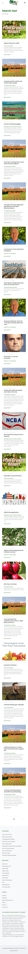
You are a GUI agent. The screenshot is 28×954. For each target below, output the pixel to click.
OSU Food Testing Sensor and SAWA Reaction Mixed (14, 163)
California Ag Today (7, 837)
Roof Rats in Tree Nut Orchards (11, 357)
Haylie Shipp (5, 868)
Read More (7, 54)
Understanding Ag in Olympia (14, 705)
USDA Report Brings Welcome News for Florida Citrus (14, 283)
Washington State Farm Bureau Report (11, 846)
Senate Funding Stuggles (12, 124)
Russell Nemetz (6, 884)
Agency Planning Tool (7, 900)
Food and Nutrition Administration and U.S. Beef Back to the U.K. (13, 620)
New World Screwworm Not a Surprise (13, 435)
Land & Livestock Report (8, 848)
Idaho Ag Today (6, 853)
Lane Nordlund (5, 873)
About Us (4, 905)
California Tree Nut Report (8, 841)
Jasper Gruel (5, 871)
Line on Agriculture (6, 844)
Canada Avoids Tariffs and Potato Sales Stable (13, 82)
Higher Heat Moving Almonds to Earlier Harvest (13, 551)
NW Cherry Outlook (10, 584)
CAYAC (4, 902)
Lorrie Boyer (5, 877)
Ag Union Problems (10, 665)
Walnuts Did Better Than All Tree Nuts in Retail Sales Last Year (13, 322)
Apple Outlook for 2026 (11, 43)
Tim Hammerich (6, 887)
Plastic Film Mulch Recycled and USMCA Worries (13, 391)
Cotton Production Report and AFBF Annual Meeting (12, 791)
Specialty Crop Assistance (13, 476)
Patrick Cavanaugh (7, 880)
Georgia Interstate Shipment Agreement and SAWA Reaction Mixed (13, 206)
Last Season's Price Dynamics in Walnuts (14, 250)
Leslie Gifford (5, 875)
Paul (3, 882)
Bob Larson (5, 864)
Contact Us (5, 907)
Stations (4, 895)
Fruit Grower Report (7, 850)
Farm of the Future (7, 834)
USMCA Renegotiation (11, 512)
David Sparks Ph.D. (6, 866)
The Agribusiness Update (8, 839)
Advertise (4, 898)
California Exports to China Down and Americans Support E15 (14, 748)
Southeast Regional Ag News (9, 855)
